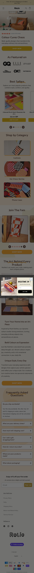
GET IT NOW (25, 291)
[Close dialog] (31, 279)
